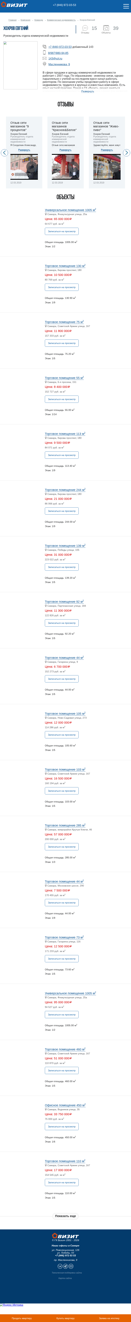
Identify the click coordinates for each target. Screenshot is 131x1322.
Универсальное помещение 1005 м (70, 210)
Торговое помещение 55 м (64, 378)
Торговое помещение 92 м (64, 601)
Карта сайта (65, 1278)
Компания (25, 20)
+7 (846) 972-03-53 (64, 5)
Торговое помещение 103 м (65, 769)
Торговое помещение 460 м (65, 1049)
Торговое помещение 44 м (64, 657)
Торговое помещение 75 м (64, 322)
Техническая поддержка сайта (67, 1273)
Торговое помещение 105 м (65, 713)
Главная (13, 20)
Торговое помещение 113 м (65, 434)
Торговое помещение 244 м (65, 490)
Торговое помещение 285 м (65, 825)
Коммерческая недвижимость (61, 20)
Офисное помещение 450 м (65, 1105)
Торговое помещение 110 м (65, 1161)
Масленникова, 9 (59, 64)
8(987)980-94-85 (58, 53)
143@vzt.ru (55, 58)
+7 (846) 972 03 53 (65, 1255)
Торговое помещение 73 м (64, 937)
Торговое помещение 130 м (65, 266)
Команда (38, 20)
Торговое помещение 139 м (65, 545)
